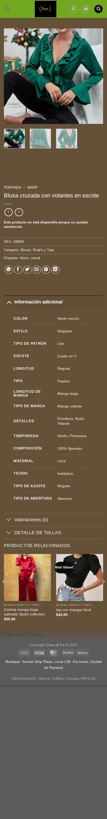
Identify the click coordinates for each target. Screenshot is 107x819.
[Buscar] (98, 9)
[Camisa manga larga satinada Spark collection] (27, 577)
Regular (63, 368)
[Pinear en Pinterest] (46, 270)
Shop (32, 187)
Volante (63, 423)
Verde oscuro (68, 318)
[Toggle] (9, 301)
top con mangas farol (73, 610)
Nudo (79, 418)
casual (35, 258)
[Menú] (7, 9)
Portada (12, 187)
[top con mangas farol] (79, 577)
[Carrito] (86, 9)
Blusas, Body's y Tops (37, 250)
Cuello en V (66, 356)
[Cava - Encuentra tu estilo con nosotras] (45, 9)
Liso (60, 343)
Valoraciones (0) (31, 519)
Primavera (78, 436)
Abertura (64, 498)
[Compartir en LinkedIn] (55, 270)
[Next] (94, 76)
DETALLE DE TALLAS (37, 532)
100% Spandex (69, 448)
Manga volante (69, 406)
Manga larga (67, 393)
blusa (24, 258)
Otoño (62, 436)
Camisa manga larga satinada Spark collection (24, 612)
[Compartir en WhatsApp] (8, 270)
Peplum (63, 381)
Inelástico (65, 473)
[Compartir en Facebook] (18, 270)
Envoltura (65, 418)
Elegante (64, 331)
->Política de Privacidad (22, 634)
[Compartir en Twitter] (27, 270)
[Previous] (12, 76)
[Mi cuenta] (73, 9)
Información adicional (38, 301)
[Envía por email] (36, 270)
